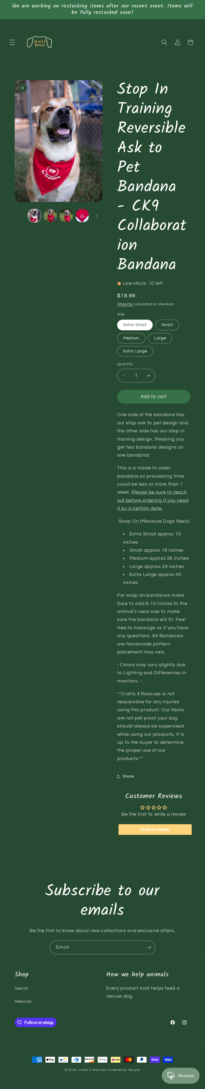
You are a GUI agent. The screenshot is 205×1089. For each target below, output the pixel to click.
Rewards (23, 1001)
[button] (12, 42)
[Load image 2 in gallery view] (50, 215)
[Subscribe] (148, 947)
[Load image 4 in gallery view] (82, 215)
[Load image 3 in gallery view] (66, 215)
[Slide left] (20, 215)
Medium (131, 338)
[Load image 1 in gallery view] (34, 215)
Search (21, 988)
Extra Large (135, 351)
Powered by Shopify (124, 1070)
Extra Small (135, 325)
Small (167, 325)
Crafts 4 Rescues (93, 1070)
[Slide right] (96, 215)
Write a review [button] (155, 829)
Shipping (125, 304)
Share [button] (128, 776)
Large (160, 338)
